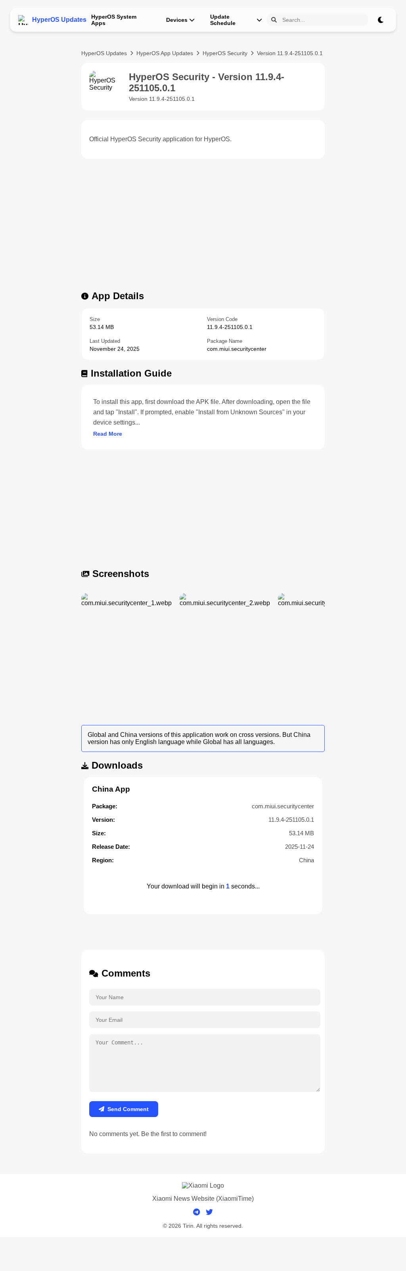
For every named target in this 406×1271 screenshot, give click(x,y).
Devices (177, 20)
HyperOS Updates (104, 53)
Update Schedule (223, 19)
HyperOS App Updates (164, 53)
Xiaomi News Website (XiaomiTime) (203, 1198)
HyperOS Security (225, 53)
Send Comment (128, 1109)
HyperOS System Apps (113, 19)
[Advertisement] (203, 227)
